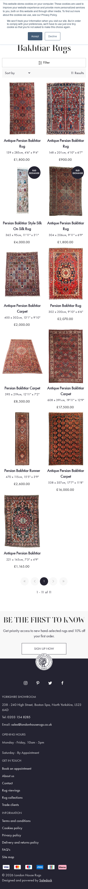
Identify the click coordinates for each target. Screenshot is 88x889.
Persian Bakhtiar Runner (22, 470)
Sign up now (44, 649)
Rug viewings (11, 790)
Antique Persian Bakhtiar (22, 553)
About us (8, 776)
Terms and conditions (16, 821)
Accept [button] (35, 36)
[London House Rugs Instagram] (26, 683)
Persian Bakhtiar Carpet (22, 388)
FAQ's (6, 849)
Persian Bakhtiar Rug (65, 305)
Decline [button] (52, 36)
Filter (46, 62)
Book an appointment (16, 768)
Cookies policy (12, 828)
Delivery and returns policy (20, 842)
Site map (8, 857)
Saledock (45, 880)
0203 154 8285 (18, 717)
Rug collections (12, 797)
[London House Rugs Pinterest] (38, 683)
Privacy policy (11, 835)
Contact (7, 783)
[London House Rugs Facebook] (62, 683)
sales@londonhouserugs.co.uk (31, 724)
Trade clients (10, 805)
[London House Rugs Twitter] (50, 683)
